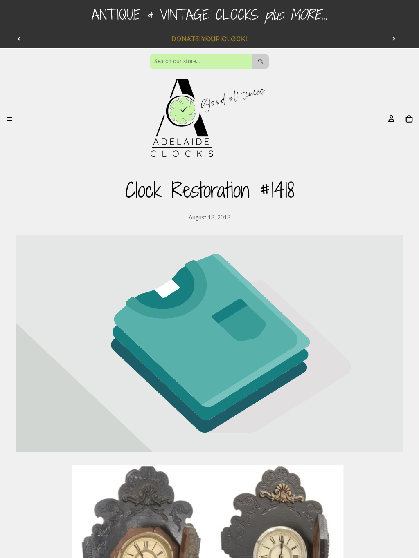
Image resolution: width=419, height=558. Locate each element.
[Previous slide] (19, 39)
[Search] (260, 61)
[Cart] (409, 119)
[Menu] (9, 119)
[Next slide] (394, 39)
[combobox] (201, 61)
